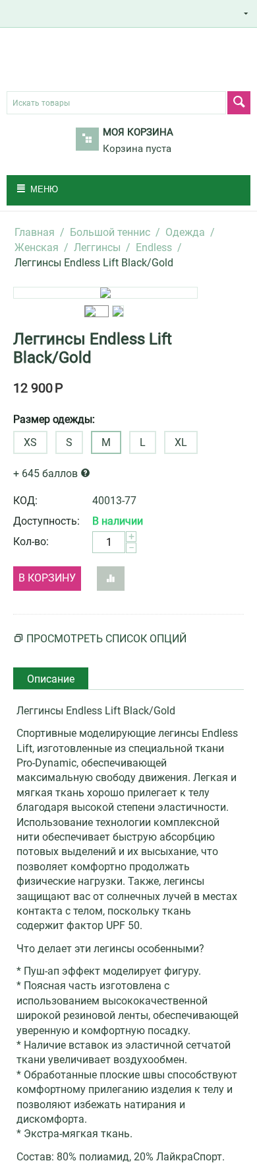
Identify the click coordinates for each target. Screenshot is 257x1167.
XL (181, 442)
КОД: (25, 500)
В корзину (47, 578)
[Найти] (238, 102)
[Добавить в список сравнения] (111, 578)
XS (30, 442)
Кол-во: (31, 541)
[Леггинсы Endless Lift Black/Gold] (105, 292)
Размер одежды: (54, 419)
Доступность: (46, 521)
